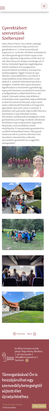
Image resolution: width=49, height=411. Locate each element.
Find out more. (9, 407)
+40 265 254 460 (28, 358)
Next (30, 338)
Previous (20, 338)
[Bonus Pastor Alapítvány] (7, 6)
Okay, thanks (39, 406)
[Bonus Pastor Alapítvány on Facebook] (31, 364)
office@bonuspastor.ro (30, 361)
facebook (23, 364)
